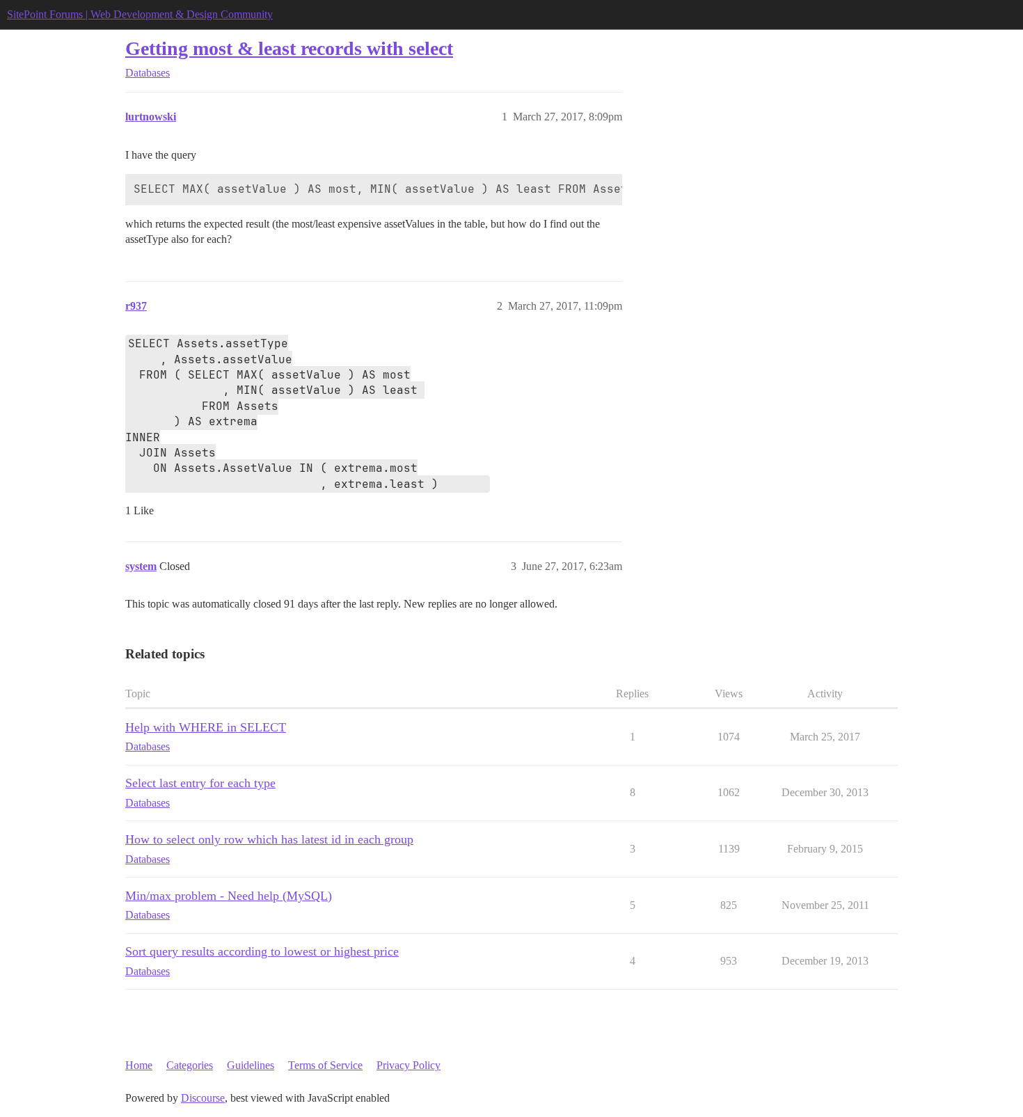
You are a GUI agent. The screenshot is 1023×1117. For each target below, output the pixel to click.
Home (138, 1065)
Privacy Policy (408, 1065)
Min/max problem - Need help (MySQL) (228, 896)
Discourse (203, 1098)
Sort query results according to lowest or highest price (262, 951)
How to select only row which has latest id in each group (269, 839)
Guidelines (250, 1065)
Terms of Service (325, 1065)
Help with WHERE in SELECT (205, 727)
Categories (189, 1065)
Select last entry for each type (200, 783)
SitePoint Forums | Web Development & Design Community (140, 14)
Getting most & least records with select (289, 48)
